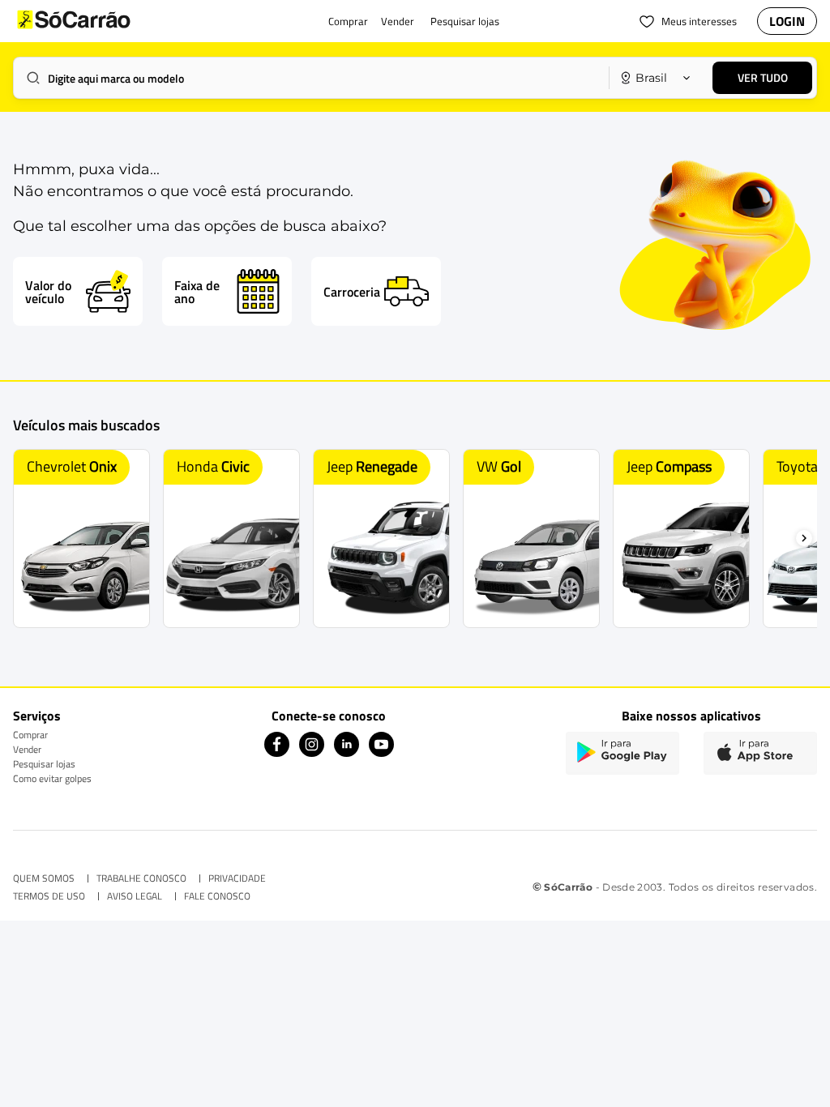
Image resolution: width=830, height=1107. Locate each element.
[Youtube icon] (381, 752)
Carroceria (351, 291)
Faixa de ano (197, 292)
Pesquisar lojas (44, 763)
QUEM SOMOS (44, 878)
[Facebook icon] (276, 752)
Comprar (30, 734)
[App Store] (760, 753)
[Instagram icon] (311, 752)
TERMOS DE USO (49, 896)
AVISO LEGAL (134, 896)
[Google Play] (622, 753)
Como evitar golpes (52, 778)
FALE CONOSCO (217, 896)
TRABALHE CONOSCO (141, 878)
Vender (27, 749)
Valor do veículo (48, 292)
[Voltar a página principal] (106, 21)
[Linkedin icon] (346, 752)
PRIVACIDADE (237, 878)
